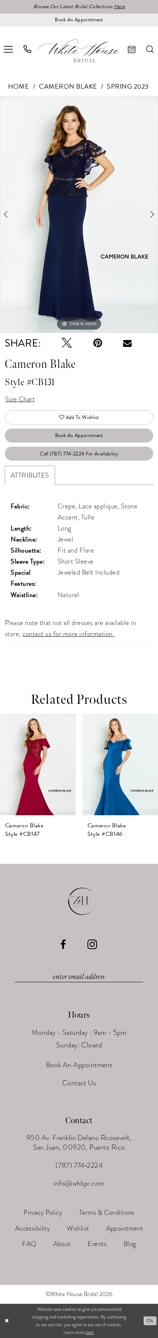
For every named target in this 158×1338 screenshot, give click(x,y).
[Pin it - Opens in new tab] (97, 343)
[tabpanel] (79, 214)
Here (119, 6)
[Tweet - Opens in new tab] (67, 343)
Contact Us (79, 1083)
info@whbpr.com (78, 1183)
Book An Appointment (79, 435)
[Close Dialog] (6, 1321)
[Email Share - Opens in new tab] (127, 343)
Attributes (30, 475)
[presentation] (38, 764)
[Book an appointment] (132, 49)
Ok (150, 1320)
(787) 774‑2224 (79, 1165)
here (90, 1332)
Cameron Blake (68, 86)
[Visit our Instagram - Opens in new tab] (92, 944)
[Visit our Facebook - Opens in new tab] (63, 945)
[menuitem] (27, 49)
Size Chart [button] (20, 399)
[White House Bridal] (79, 51)
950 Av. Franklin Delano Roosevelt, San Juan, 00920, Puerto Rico (79, 1142)
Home (18, 86)
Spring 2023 (127, 86)
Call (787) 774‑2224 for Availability (79, 454)
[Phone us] (27, 49)
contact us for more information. (68, 633)
